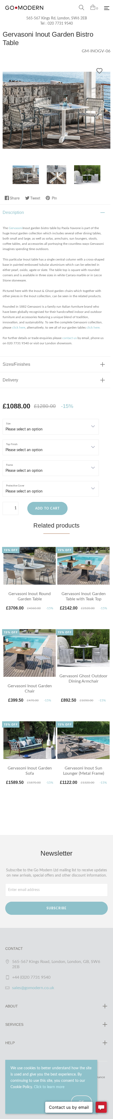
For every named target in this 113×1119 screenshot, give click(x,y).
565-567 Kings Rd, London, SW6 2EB (56, 18)
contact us (69, 338)
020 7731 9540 (60, 23)
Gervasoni (16, 228)
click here (18, 327)
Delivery (10, 380)
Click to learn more (49, 1087)
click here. (93, 327)
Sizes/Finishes (16, 364)
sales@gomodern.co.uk (33, 988)
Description (13, 212)
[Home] (24, 13)
